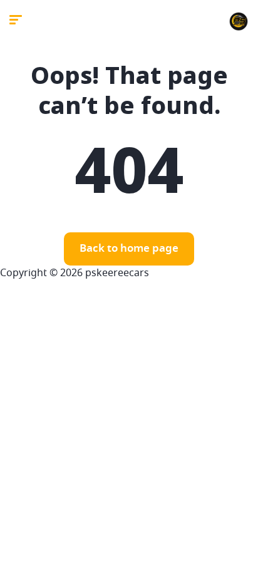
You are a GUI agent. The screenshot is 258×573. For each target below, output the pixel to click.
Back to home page (129, 249)
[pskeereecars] (239, 22)
